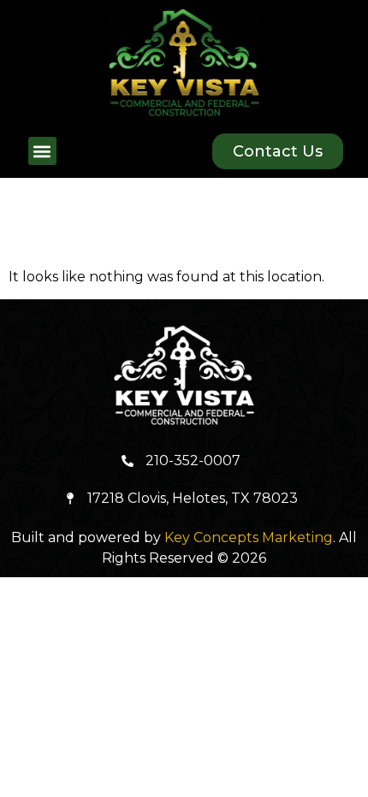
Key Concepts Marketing (248, 537)
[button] (42, 151)
